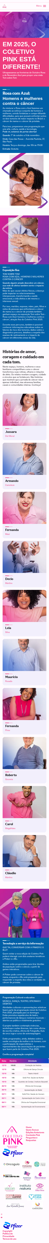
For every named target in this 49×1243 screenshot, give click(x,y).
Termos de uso (9, 1239)
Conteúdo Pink (33, 1135)
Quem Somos (32, 1130)
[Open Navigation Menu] (40, 6)
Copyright (7, 1231)
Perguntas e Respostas (31, 1139)
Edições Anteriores (35, 1132)
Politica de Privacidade (8, 1235)
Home (29, 1127)
